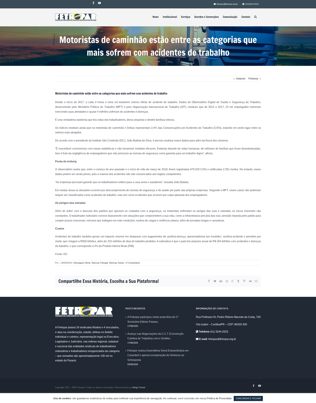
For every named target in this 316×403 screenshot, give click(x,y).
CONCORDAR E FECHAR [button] (248, 398)
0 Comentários (133, 263)
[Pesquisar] (255, 17)
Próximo (253, 78)
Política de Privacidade (219, 398)
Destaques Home (82, 263)
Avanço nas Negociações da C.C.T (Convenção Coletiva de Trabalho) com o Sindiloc (155, 336)
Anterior (240, 78)
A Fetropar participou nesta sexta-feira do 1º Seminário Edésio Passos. (152, 319)
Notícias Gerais (116, 263)
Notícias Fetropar (100, 263)
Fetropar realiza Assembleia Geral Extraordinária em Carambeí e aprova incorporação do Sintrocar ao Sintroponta (158, 355)
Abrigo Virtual (138, 387)
